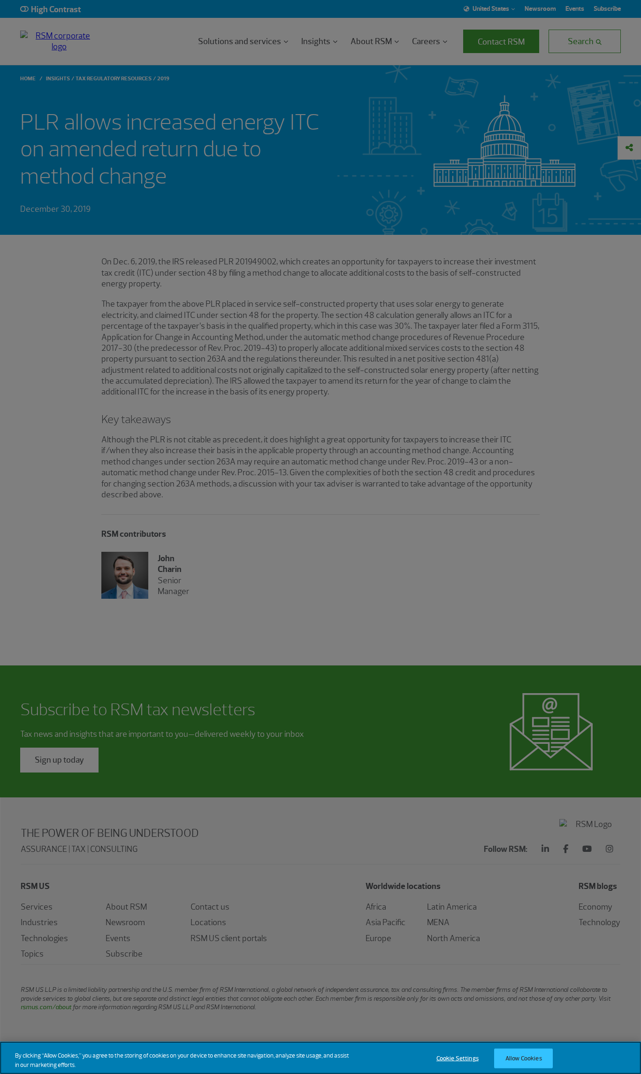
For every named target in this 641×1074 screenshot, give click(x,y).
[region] (320, 1058)
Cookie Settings (457, 1058)
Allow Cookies (523, 1058)
